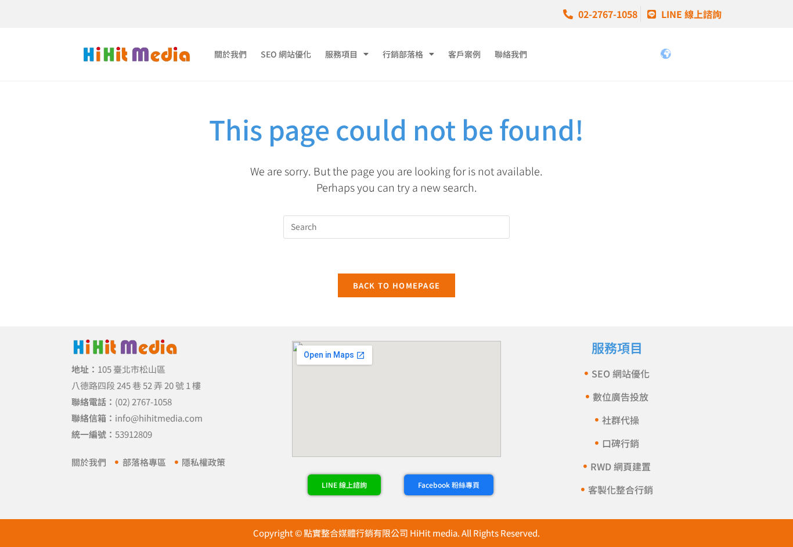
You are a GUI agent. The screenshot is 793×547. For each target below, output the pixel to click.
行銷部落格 (403, 54)
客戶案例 (464, 54)
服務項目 (341, 54)
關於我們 (230, 54)
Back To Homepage (397, 285)
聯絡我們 (511, 54)
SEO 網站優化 (286, 54)
